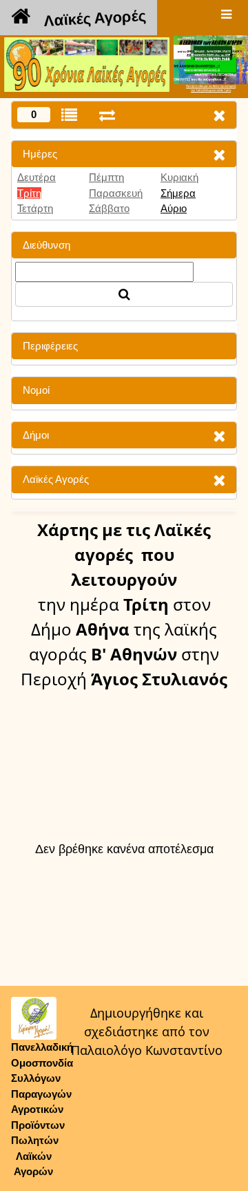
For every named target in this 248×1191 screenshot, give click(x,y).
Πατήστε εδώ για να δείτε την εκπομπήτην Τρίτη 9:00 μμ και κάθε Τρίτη (211, 88)
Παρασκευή (116, 193)
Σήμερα (178, 193)
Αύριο (174, 208)
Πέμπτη (106, 177)
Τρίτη (29, 193)
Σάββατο (109, 208)
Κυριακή (179, 177)
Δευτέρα (36, 177)
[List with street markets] (69, 115)
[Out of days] (107, 115)
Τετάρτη (35, 208)
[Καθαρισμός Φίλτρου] (219, 154)
